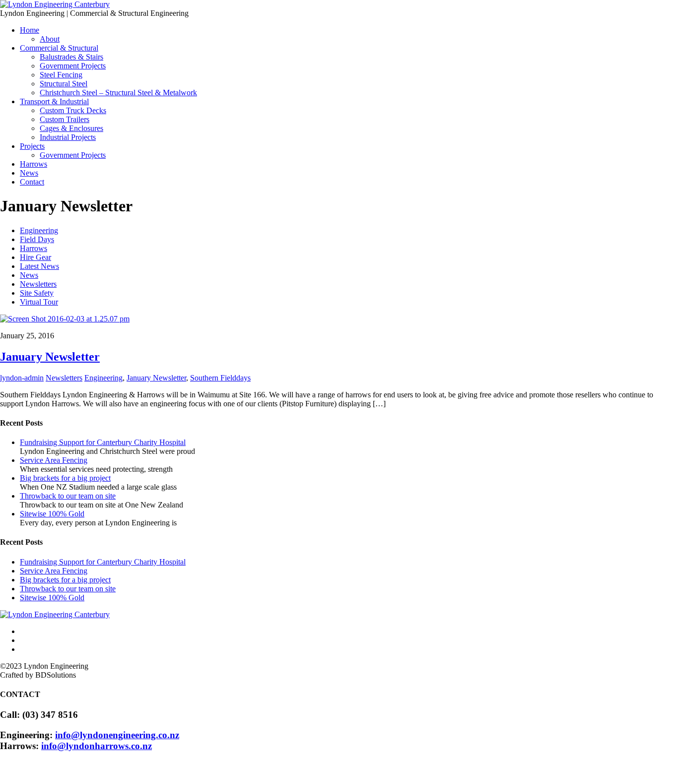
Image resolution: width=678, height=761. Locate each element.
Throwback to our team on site (68, 496)
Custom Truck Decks (73, 110)
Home (29, 30)
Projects (32, 146)
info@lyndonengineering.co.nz (117, 735)
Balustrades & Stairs (71, 57)
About (50, 39)
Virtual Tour (39, 302)
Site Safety (37, 293)
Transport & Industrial (54, 101)
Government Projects (73, 66)
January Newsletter (50, 356)
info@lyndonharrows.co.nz (96, 746)
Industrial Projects (68, 137)
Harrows (33, 164)
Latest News (39, 266)
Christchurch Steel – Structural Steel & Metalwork (118, 92)
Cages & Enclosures (71, 128)
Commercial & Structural (59, 48)
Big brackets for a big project (65, 478)
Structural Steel (63, 83)
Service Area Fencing (53, 460)
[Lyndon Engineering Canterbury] (55, 4)
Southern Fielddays (220, 378)
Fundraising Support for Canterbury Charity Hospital (103, 442)
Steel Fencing (61, 74)
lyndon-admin (22, 378)
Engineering (39, 230)
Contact (32, 182)
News (29, 173)
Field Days (37, 239)
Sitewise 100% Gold (52, 513)
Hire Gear (35, 257)
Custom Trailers (64, 119)
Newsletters (38, 284)
